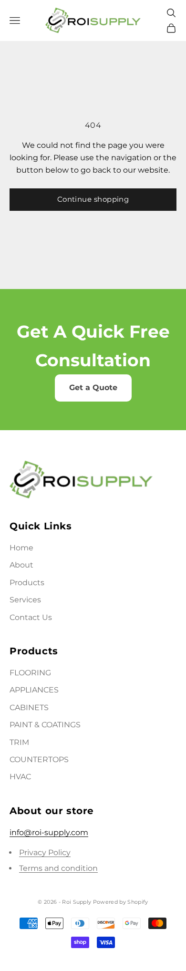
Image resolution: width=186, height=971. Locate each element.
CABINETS (29, 707)
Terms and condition (58, 868)
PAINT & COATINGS (45, 724)
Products (27, 582)
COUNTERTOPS (39, 759)
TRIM (19, 742)
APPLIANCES (34, 689)
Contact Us (31, 617)
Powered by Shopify (120, 902)
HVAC (20, 776)
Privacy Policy (45, 852)
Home (21, 547)
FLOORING (30, 672)
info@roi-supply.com (49, 832)
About (21, 564)
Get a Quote (93, 387)
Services (25, 599)
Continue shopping (93, 199)
